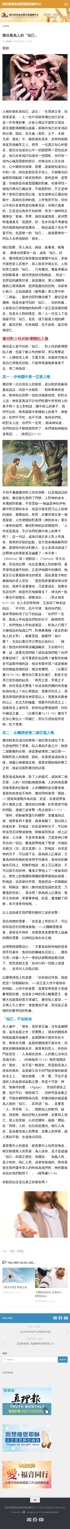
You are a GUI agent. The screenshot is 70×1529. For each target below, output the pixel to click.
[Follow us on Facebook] (60, 1318)
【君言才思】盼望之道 (14, 1287)
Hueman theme (51, 1512)
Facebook (7, 1372)
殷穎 (12, 1251)
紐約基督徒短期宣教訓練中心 (21, 4)
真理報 (5, 26)
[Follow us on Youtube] (66, 1318)
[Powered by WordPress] (24, 1512)
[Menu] (66, 4)
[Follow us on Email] (55, 1318)
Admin (8, 41)
